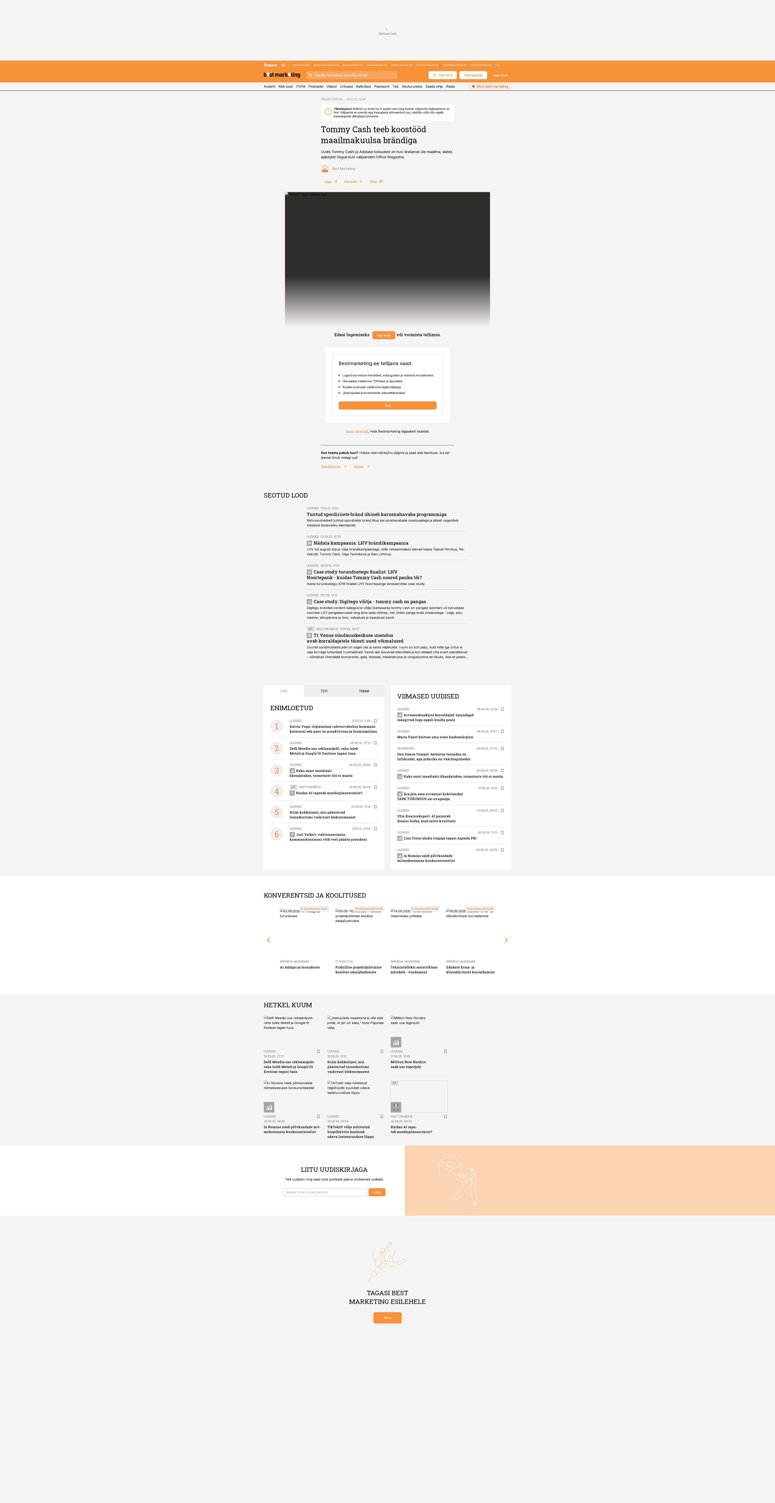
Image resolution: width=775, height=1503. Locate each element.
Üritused (346, 86)
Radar (450, 86)
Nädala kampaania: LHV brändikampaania (361, 543)
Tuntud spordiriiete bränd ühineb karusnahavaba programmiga (377, 514)
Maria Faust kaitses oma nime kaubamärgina (435, 737)
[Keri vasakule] (268, 940)
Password (381, 86)
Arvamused (405, 748)
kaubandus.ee (301, 64)
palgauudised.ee (352, 64)
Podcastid (315, 86)
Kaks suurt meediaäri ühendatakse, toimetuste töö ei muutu (453, 776)
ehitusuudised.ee (481, 64)
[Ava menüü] (283, 65)
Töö (396, 86)
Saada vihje (434, 86)
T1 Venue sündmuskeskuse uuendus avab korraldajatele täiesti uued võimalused (355, 638)
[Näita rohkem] (497, 65)
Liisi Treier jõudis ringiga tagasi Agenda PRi (440, 838)
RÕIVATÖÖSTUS (332, 99)
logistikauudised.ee (455, 64)
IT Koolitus (344, 961)
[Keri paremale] (506, 940)
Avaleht (269, 86)
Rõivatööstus (331, 466)
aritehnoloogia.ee (401, 64)
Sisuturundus (412, 86)
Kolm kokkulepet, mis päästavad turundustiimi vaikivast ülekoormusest (348, 1067)
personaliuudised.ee (326, 64)
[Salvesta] (375, 720)
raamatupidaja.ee (377, 64)
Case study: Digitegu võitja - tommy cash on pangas (370, 601)
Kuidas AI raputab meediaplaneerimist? (329, 793)
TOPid (300, 86)
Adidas (359, 466)
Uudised (313, 508)
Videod (331, 86)
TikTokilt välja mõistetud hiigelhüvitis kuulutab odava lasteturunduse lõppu (350, 1132)
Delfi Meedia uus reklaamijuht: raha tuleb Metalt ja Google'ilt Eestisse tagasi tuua (289, 1067)
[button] (325, 1192)
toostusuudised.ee (427, 64)
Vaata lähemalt (357, 431)
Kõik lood (286, 86)
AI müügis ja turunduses (300, 967)
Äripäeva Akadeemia (294, 961)
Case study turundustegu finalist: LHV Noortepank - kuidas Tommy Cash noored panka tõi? (364, 574)
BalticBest (363, 86)
